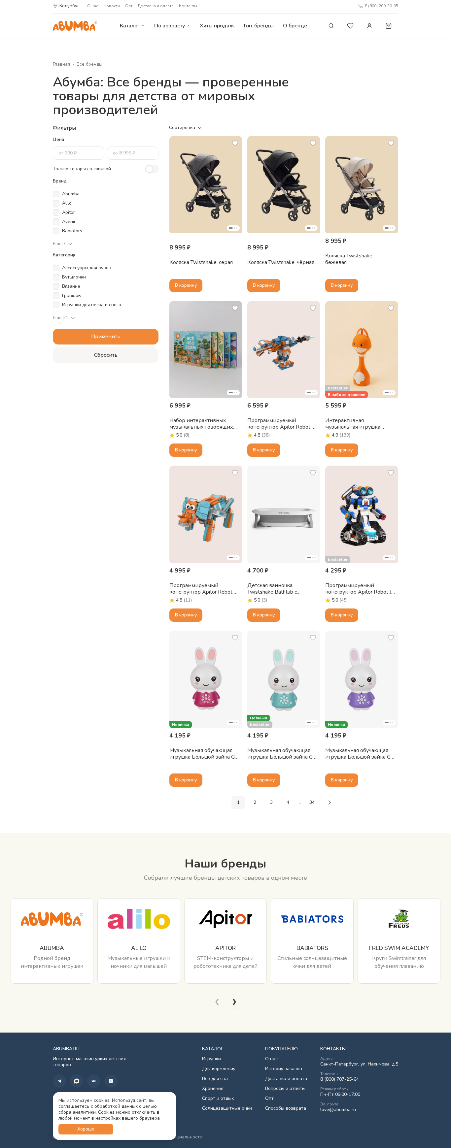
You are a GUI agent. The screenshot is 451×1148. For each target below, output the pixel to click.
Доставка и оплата (156, 6)
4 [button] (288, 802)
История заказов (283, 1069)
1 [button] (238, 802)
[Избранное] (350, 26)
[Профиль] (369, 26)
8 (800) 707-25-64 (339, 1079)
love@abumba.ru (338, 1110)
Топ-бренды (258, 25)
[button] (205, 184)
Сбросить (106, 355)
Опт (128, 6)
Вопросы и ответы (285, 1089)
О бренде (295, 25)
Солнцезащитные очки (227, 1108)
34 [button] (312, 802)
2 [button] (255, 802)
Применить (105, 336)
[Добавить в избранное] (235, 143)
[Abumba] (75, 25)
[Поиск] (331, 26)
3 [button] (271, 802)
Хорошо (85, 1129)
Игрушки (211, 1059)
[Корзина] (388, 26)
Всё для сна (215, 1079)
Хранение (213, 1089)
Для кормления (218, 1069)
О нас (92, 6)
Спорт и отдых (218, 1098)
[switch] (151, 169)
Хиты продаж (217, 25)
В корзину (186, 285)
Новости (111, 6)
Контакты (188, 6)
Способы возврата (285, 1108)
